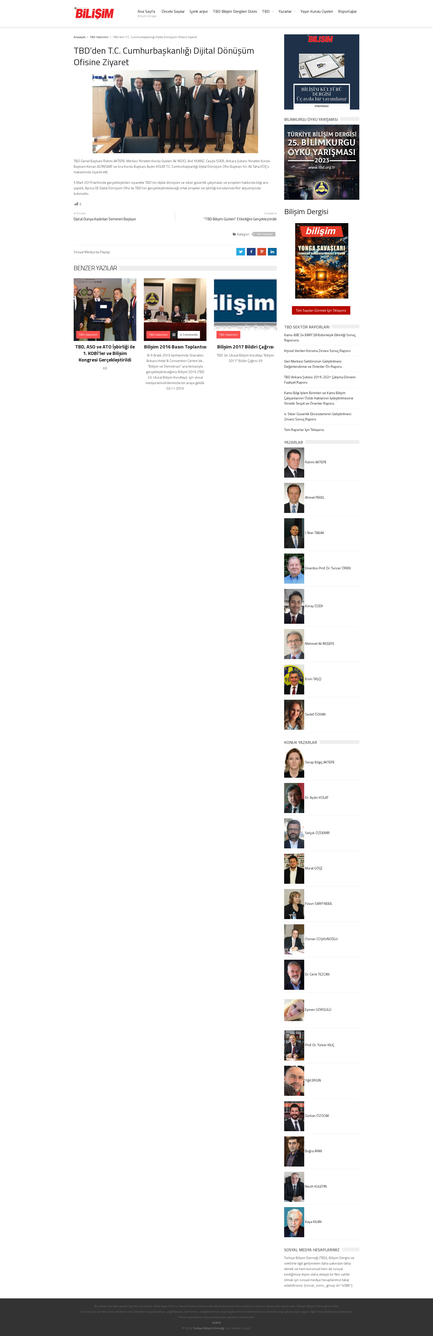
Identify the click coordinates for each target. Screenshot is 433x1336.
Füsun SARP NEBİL (318, 903)
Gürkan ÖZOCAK (316, 1115)
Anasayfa (79, 37)
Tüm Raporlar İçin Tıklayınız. (304, 429)
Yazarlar (285, 11)
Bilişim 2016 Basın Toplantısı (175, 346)
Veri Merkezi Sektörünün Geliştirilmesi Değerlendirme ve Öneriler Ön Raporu (313, 364)
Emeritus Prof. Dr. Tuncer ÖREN (327, 568)
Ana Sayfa (147, 13)
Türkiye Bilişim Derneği (208, 1328)
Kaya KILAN (312, 1221)
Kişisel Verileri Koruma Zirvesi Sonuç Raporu (317, 350)
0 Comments (188, 334)
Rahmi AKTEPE (315, 462)
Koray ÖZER (313, 605)
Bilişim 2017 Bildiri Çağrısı (245, 346)
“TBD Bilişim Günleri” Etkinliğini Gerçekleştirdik (240, 219)
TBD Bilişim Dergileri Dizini (235, 11)
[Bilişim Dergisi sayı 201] (321, 260)
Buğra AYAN (313, 1150)
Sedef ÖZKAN (315, 714)
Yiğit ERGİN (312, 1080)
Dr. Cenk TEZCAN (317, 974)
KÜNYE (216, 1322)
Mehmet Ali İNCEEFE (319, 643)
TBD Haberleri (99, 37)
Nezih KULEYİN (315, 1186)
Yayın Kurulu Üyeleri (316, 11)
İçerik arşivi (199, 11)
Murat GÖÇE (313, 868)
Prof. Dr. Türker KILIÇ (319, 1044)
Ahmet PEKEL (314, 497)
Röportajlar (347, 11)
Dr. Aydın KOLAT (316, 797)
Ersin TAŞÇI (312, 678)
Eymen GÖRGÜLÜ (317, 1009)
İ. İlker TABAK (314, 532)
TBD (266, 11)
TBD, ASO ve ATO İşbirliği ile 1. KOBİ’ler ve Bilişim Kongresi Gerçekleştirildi (105, 353)
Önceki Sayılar (173, 11)
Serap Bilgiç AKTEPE (319, 762)
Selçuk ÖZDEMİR (317, 832)
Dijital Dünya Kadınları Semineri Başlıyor (105, 219)
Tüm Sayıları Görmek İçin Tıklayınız (321, 310)
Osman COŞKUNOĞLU (321, 938)
